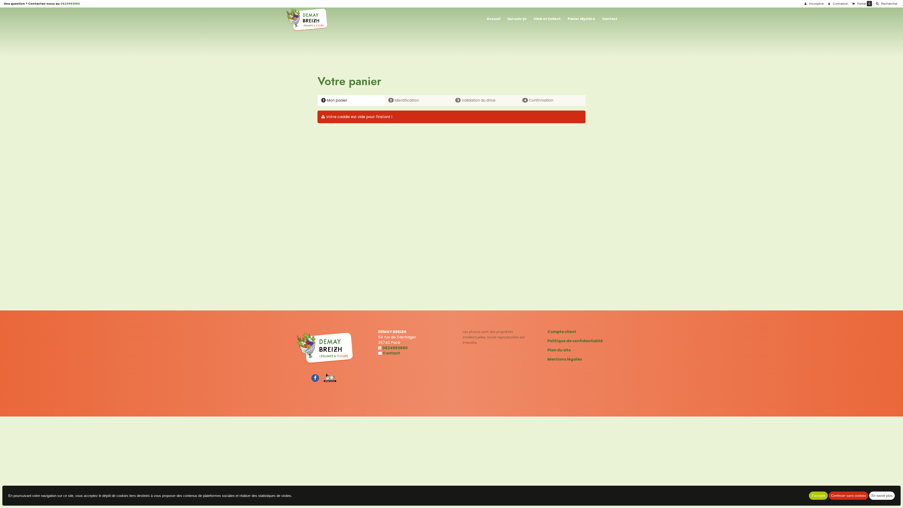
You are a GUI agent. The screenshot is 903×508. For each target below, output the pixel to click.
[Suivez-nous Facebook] (315, 377)
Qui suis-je (517, 18)
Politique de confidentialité (575, 341)
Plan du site (559, 350)
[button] (886, 4)
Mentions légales (564, 359)
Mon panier (335, 100)
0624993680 (70, 4)
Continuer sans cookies (848, 495)
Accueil (493, 18)
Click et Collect (547, 18)
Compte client (561, 331)
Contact (609, 18)
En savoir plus (881, 495)
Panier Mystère (581, 18)
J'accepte (818, 495)
